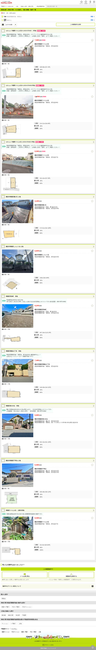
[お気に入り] (81, 2)
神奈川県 (10, 615)
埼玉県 (18, 615)
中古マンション (27, 607)
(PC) (38, 641)
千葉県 (24, 615)
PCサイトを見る (49, 644)
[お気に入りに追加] (92, 40)
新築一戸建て (6, 607)
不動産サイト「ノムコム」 (9, 629)
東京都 (4, 615)
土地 (20, 623)
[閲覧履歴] (86, 2)
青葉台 (4, 598)
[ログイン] (90, 2)
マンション (5, 623)
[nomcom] (6, 2)
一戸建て (13, 623)
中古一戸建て (16, 607)
